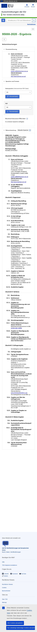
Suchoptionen (31, 24)
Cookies (4, 587)
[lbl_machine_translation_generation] (27, 118)
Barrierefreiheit (6, 590)
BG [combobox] (7, 107)
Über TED (4, 599)
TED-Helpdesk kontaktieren (9, 565)
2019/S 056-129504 (16, 328)
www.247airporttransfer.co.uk (19, 393)
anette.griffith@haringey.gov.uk (19, 71)
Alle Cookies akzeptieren (15, 623)
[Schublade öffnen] (4, 39)
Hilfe (3, 562)
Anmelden (27, 6)
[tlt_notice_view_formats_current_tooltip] (30, 130)
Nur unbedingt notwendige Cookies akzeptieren (21, 628)
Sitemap (4, 602)
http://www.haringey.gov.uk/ (18, 76)
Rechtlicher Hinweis (7, 584)
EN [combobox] (7, 92)
